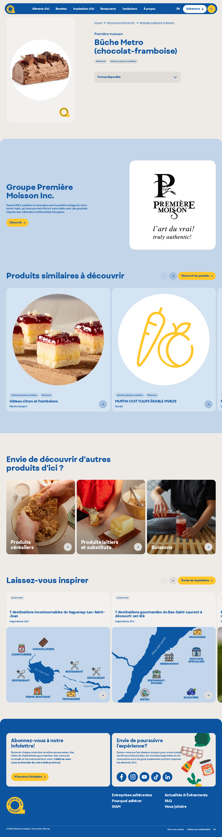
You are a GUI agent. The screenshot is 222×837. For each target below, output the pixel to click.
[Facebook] (121, 777)
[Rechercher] (211, 9)
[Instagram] (133, 777)
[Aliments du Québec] (11, 9)
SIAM (116, 806)
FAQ (168, 801)
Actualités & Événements (186, 795)
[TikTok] (156, 777)
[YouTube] (144, 777)
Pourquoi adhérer (127, 801)
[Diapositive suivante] (173, 276)
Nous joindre (176, 806)
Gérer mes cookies (175, 829)
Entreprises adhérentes (132, 795)
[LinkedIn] (167, 777)
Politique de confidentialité (198, 829)
